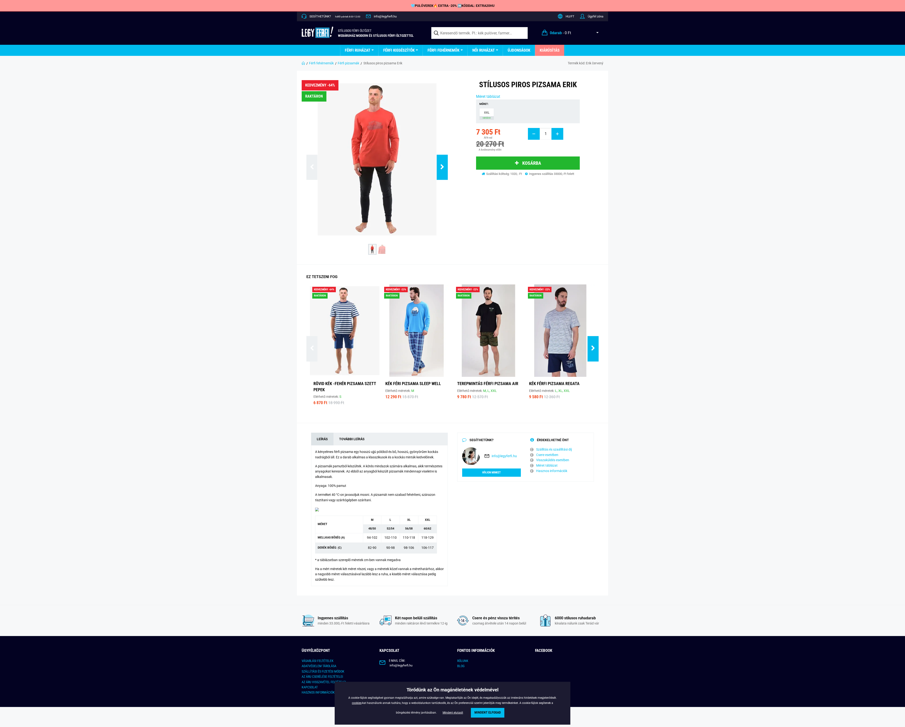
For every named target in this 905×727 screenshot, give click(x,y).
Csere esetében (547, 455)
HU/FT (570, 16)
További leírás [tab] (352, 439)
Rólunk (462, 661)
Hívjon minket (491, 472)
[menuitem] (359, 50)
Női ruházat (483, 50)
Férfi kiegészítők (399, 50)
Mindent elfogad (487, 713)
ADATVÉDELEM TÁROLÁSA (319, 666)
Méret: (484, 104)
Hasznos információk (551, 471)
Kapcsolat (310, 687)
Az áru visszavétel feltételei (324, 682)
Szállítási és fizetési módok (323, 671)
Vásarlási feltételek (317, 661)
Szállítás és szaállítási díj (554, 449)
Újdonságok (519, 50)
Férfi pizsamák (348, 63)
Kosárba (531, 163)
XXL (487, 115)
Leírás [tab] (322, 439)
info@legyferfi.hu (385, 16)
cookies (357, 703)
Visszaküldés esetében (552, 460)
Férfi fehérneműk (443, 50)
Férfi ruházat (357, 50)
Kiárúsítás (549, 50)
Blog (461, 666)
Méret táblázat (488, 96)
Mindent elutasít (453, 712)
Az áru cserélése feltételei (322, 676)
